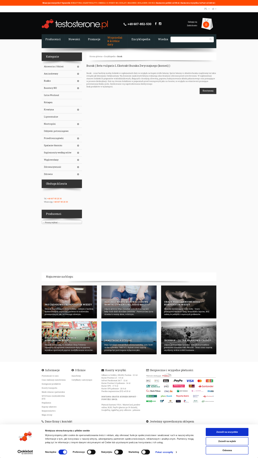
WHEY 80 (113, 3)
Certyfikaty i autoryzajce (82, 380)
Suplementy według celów (57, 152)
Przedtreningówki (54, 138)
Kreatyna (49, 109)
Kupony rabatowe (49, 407)
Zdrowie (48, 174)
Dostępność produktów (51, 384)
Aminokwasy (51, 73)
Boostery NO (50, 88)
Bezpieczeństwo (49, 411)
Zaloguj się (192, 22)
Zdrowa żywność (52, 167)
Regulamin (46, 402)
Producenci (53, 39)
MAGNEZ (132, 3)
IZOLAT (123, 3)
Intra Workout (51, 95)
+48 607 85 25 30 (54, 198)
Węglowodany (51, 160)
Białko (47, 81)
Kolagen (48, 102)
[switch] (91, 452)
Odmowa (227, 450)
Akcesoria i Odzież (53, 66)
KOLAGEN (143, 3)
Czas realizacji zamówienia (54, 380)
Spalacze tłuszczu (53, 145)
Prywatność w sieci (50, 376)
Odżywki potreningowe (56, 131)
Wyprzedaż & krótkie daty (114, 41)
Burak (119, 56)
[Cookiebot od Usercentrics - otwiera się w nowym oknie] (25, 452)
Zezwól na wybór (227, 441)
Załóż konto (192, 25)
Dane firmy (76, 376)
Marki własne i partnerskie (53, 392)
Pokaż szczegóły (164, 452)
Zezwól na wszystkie (227, 432)
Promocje (94, 39)
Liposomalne (51, 117)
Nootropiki (50, 124)
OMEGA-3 (103, 3)
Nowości (74, 39)
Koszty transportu (49, 388)
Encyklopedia (141, 39)
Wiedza (163, 39)
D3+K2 (151, 3)
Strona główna (95, 56)
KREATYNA (76, 3)
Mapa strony (47, 415)
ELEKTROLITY (90, 3)
